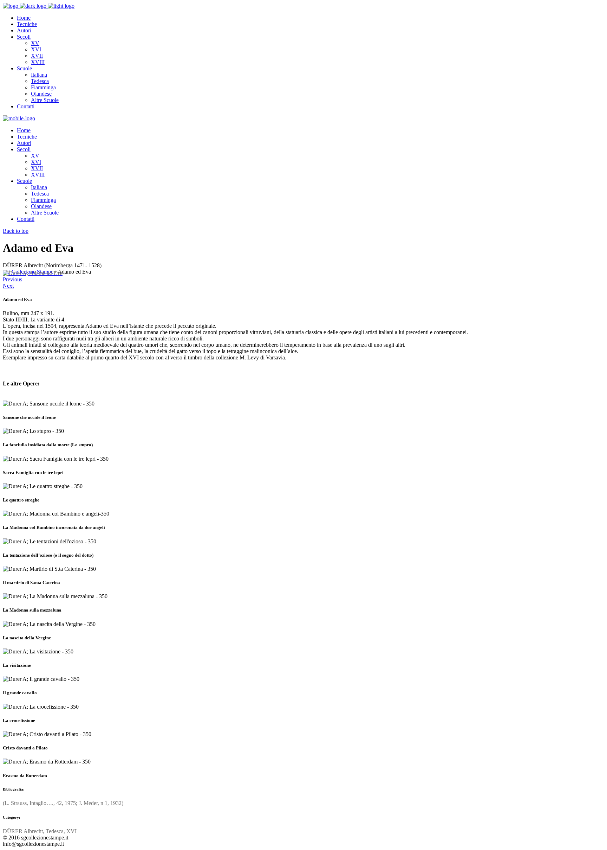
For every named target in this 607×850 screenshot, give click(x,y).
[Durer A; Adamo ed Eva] (33, 273)
